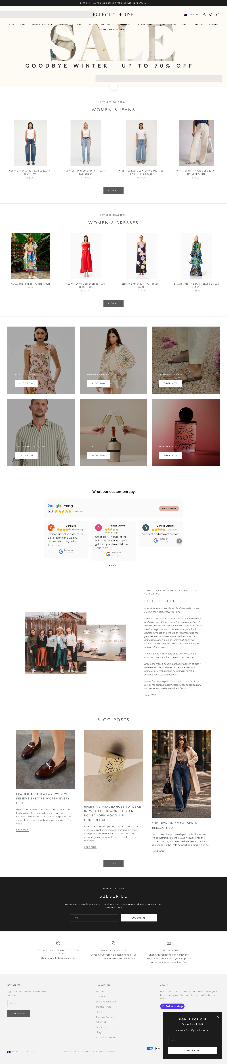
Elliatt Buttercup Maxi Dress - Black (141, 285)
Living (199, 24)
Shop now (98, 383)
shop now (26, 455)
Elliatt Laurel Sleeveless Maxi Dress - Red (85, 285)
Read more (22, 829)
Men (162, 24)
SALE (23, 24)
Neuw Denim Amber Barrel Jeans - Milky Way (30, 172)
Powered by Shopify (104, 1051)
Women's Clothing (71, 24)
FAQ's (99, 1012)
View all (113, 190)
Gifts (186, 24)
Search (100, 991)
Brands (213, 24)
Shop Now (26, 383)
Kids (173, 24)
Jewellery (126, 24)
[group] (113, 46)
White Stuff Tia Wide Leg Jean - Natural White (196, 172)
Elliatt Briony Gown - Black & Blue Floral (196, 285)
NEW (11, 24)
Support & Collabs (106, 1037)
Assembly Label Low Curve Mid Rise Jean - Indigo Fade (141, 172)
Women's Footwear (101, 24)
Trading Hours (103, 1006)
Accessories (146, 24)
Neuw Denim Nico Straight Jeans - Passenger (86, 172)
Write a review (169, 508)
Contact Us (102, 996)
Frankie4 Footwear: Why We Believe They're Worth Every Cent (43, 798)
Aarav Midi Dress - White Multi (30, 284)
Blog (98, 1032)
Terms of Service (105, 1017)
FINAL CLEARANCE (42, 24)
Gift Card (101, 1022)
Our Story (101, 1027)
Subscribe (193, 1050)
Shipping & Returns (113, 29)
